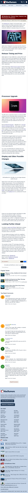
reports (18, 66)
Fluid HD (18, 491)
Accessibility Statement (4, 489)
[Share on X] (21, 261)
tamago (6, 347)
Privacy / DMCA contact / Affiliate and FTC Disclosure (9, 487)
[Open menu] (1, 2)
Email (1, 412)
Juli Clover (2, 415)
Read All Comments (14, 381)
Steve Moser (3, 433)
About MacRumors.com (7, 400)
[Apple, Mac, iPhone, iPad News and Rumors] (10, 3)
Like (11, 335)
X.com (4, 412)
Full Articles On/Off (11, 491)
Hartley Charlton (4, 424)
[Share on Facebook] (25, 261)
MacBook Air (6, 23)
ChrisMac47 (7, 356)
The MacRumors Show (9, 463)
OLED (3, 190)
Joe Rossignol (24, 281)
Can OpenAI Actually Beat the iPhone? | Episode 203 (15, 483)
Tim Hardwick (23, 20)
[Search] (24, 2)
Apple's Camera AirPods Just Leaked (12, 451)
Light (23, 491)
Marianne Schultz (17, 424)
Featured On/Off (4, 491)
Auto (21, 491)
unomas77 (7, 365)
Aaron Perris (16, 433)
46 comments (5, 261)
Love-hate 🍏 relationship (10, 324)
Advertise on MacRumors (8, 404)
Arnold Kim (3, 410)
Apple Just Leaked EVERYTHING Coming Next (14, 455)
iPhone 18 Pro (19, 5)
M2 (4, 59)
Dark (26, 491)
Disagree (14, 335)
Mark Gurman (14, 66)
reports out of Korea (11, 227)
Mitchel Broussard (4, 419)
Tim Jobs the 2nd (9, 338)
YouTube (5, 440)
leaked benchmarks (9, 124)
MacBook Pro (11, 191)
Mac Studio (11, 5)
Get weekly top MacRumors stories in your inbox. (14, 264)
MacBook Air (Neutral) (13, 257)
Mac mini (4, 5)
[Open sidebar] (26, 2)
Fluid (15, 491)
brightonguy (7, 295)
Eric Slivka (16, 410)
